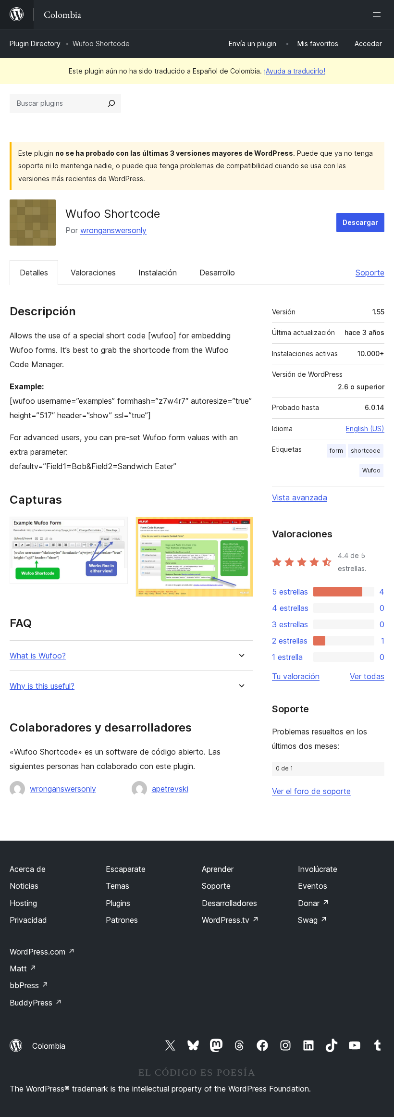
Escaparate (126, 869)
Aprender (218, 869)
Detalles (34, 272)
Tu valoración (296, 676)
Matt (23, 968)
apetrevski (170, 789)
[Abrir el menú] (378, 14)
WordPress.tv (230, 920)
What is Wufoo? (38, 655)
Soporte (370, 272)
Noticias (24, 886)
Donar (313, 903)
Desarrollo (217, 272)
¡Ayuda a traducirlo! (294, 71)
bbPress (29, 985)
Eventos (312, 886)
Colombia (48, 1046)
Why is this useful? (42, 686)
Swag (312, 920)
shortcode (366, 450)
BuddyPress (36, 1002)
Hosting (23, 903)
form (336, 450)
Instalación (157, 272)
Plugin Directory (35, 43)
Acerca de (28, 869)
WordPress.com (42, 951)
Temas (117, 886)
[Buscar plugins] (111, 103)
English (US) (365, 428)
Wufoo (371, 470)
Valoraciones (93, 272)
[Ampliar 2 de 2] (240, 529)
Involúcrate (317, 869)
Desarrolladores (229, 903)
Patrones (122, 920)
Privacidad (28, 920)
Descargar (360, 222)
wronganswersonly (113, 230)
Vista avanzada (299, 497)
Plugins (118, 903)
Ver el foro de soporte (311, 791)
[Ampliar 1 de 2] (115, 529)
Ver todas (367, 676)
